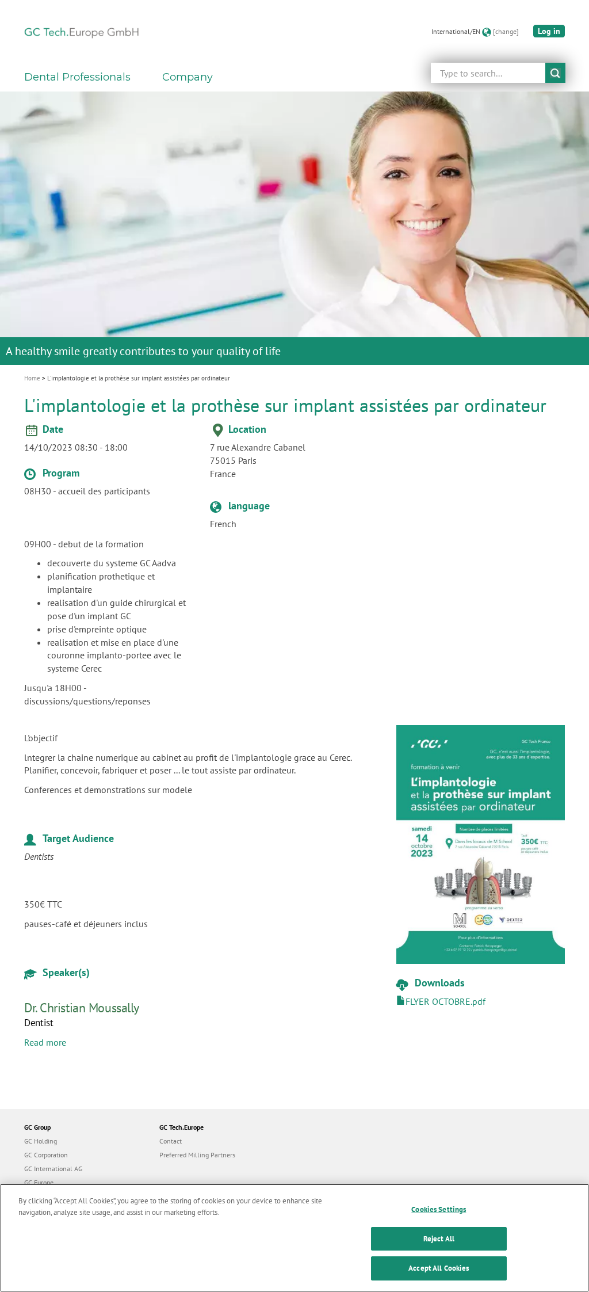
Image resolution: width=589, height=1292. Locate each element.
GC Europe (38, 1182)
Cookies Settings (438, 1209)
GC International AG (53, 1168)
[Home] (81, 31)
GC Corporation (46, 1154)
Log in (549, 31)
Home (32, 378)
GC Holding (40, 1141)
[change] (506, 31)
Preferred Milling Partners (197, 1154)
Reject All (438, 1239)
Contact (170, 1141)
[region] (294, 1238)
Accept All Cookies (438, 1268)
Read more (45, 1042)
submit (555, 73)
